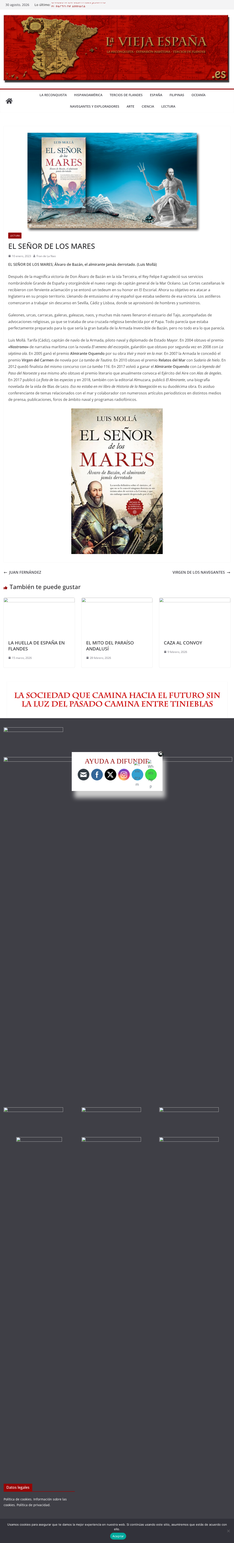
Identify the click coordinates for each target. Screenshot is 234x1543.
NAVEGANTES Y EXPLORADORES (94, 106)
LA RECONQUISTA (53, 95)
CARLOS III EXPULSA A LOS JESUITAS (78, 5)
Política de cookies (18, 1499)
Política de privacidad (33, 1505)
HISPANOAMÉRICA (88, 95)
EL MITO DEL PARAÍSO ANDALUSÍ (110, 646)
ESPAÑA (156, 95)
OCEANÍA (198, 95)
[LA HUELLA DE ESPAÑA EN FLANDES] (39, 600)
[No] (228, 1531)
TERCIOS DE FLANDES (126, 95)
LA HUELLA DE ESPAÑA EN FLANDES (36, 646)
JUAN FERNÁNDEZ (25, 572)
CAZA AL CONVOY (183, 643)
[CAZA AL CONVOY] (194, 600)
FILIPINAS (177, 95)
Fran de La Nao (46, 256)
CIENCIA (148, 106)
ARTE (130, 106)
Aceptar (118, 1536)
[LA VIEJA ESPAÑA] (9, 100)
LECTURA (168, 106)
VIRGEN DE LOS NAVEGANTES (199, 572)
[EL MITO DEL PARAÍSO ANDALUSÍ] (117, 600)
